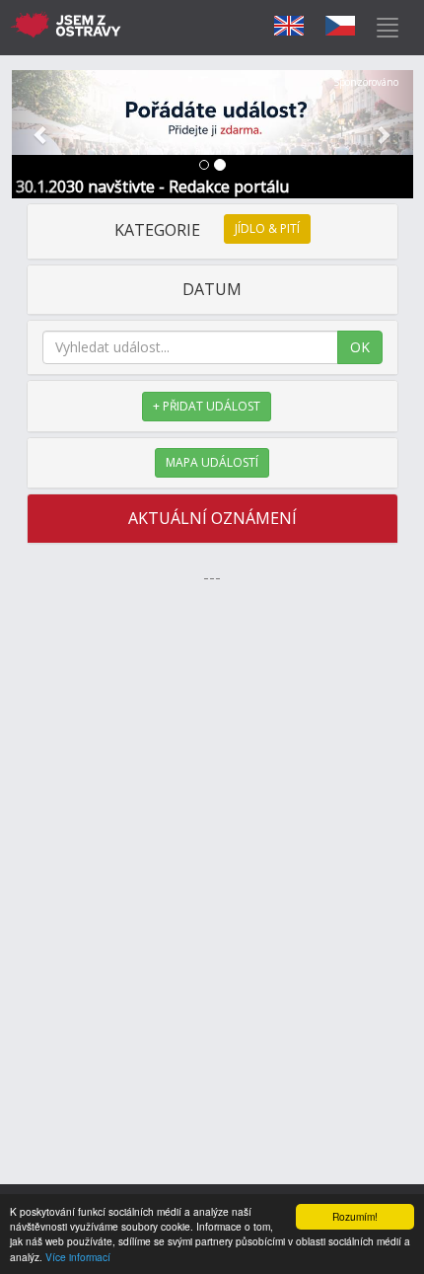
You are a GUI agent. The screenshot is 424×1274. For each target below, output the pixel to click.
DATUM (212, 289)
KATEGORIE (207, 230)
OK (360, 346)
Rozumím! (355, 1216)
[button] (42, 134)
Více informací (77, 1256)
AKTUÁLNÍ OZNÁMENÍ (212, 518)
